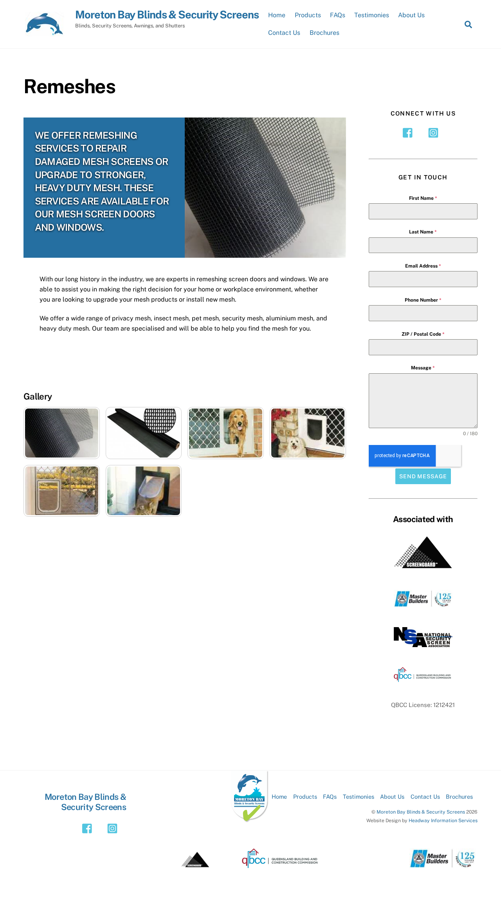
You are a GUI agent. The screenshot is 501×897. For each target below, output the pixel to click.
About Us (411, 15)
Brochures (324, 32)
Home (276, 15)
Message (423, 368)
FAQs (337, 15)
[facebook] (409, 132)
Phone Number (423, 300)
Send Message (423, 476)
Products (308, 15)
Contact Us (284, 32)
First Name (423, 198)
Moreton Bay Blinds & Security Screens (421, 812)
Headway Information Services (443, 820)
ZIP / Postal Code (423, 334)
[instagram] (434, 132)
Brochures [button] (459, 796)
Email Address (423, 266)
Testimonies (371, 15)
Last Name (423, 232)
